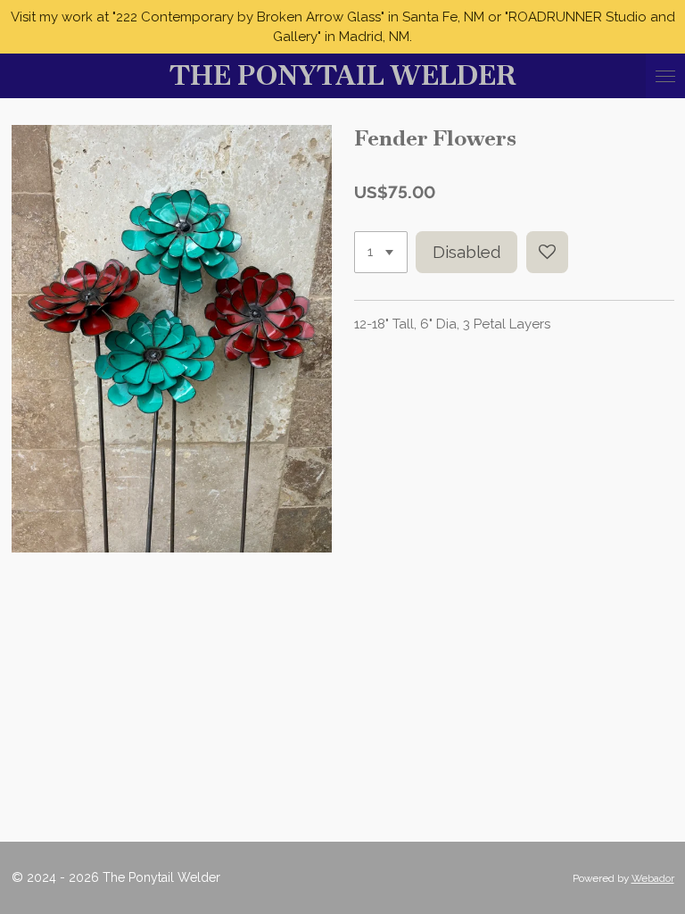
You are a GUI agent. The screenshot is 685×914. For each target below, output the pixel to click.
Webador (652, 878)
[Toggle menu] (665, 76)
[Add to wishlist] (547, 252)
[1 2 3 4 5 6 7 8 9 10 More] (381, 252)
